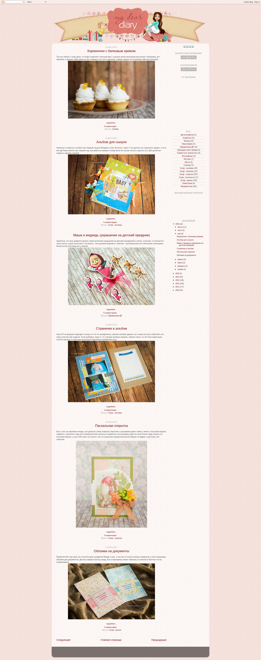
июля (180, 230)
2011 (177, 287)
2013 (177, 280)
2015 (177, 274)
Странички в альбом (111, 328)
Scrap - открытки (115, 538)
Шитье (187, 162)
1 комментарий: (110, 627)
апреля (181, 259)
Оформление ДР (115, 316)
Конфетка (187, 138)
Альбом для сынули (111, 142)
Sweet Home (187, 183)
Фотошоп (187, 159)
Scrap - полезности (187, 177)
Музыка (187, 141)
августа (181, 227)
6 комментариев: (110, 222)
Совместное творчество (187, 153)
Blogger (135, 653)
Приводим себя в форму (187, 150)
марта (180, 263)
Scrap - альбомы (115, 225)
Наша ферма (187, 144)
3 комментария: (110, 535)
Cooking (115, 129)
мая (179, 234)
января (181, 269)
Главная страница (111, 640)
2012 (177, 284)
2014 (177, 277)
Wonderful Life (186, 186)
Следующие (63, 640)
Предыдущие (159, 640)
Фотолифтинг (187, 156)
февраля (181, 266)
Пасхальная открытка (111, 426)
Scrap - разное (115, 630)
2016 (177, 224)
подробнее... (111, 123)
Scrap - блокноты (187, 171)
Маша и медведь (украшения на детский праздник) (111, 235)
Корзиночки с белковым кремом (111, 51)
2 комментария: (110, 126)
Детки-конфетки (187, 135)
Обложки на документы (111, 551)
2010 (177, 290)
